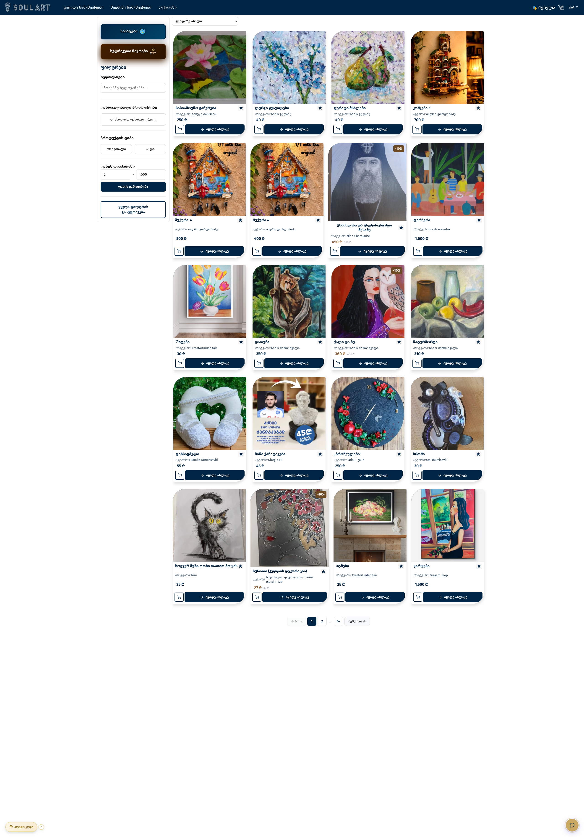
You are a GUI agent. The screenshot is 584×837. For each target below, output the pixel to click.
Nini (194, 575)
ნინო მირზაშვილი (285, 348)
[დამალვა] (41, 826)
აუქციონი (168, 7)
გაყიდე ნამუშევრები (83, 7)
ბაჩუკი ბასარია (204, 114)
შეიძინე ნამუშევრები (131, 7)
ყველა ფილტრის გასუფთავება (133, 209)
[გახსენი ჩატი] (572, 825)
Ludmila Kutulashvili (203, 460)
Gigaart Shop (439, 575)
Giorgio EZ (275, 460)
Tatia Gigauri (356, 460)
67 (338, 621)
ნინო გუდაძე (281, 114)
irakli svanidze (440, 229)
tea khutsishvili (437, 460)
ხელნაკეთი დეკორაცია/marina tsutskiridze (289, 579)
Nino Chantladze (358, 236)
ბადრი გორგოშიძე (441, 114)
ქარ (571, 7)
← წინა (296, 621)
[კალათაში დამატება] (179, 129)
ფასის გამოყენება (133, 187)
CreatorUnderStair (204, 348)
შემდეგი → (357, 621)
